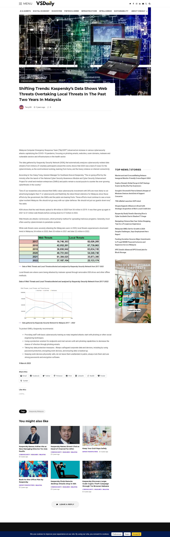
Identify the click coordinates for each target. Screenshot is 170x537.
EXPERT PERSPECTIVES (90, 451)
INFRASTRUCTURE (89, 11)
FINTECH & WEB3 (71, 11)
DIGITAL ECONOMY (41, 11)
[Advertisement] (65, 131)
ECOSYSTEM (57, 11)
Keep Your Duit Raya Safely (96, 436)
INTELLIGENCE (105, 11)
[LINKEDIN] (139, 3)
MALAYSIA (53, 81)
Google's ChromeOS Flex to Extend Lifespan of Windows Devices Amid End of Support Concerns (133, 193)
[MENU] (20, 3)
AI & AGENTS (25, 11)
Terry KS (28, 107)
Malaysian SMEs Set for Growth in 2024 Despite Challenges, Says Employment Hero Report (132, 231)
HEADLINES (41, 81)
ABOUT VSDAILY (138, 11)
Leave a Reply (66, 504)
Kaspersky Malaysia (36, 411)
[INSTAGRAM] (136, 3)
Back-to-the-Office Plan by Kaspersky (33, 469)
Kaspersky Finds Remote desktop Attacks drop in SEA (65, 470)
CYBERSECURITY (27, 81)
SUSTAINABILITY (121, 11)
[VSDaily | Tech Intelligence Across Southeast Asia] (45, 4)
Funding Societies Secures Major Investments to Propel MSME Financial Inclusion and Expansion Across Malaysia (132, 242)
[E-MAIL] (143, 3)
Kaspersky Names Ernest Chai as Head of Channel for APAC (65, 435)
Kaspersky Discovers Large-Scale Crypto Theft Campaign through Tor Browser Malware (96, 470)
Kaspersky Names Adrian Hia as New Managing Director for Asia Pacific (33, 435)
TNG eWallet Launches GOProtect (128, 201)
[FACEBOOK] (133, 3)
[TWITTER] (130, 3)
